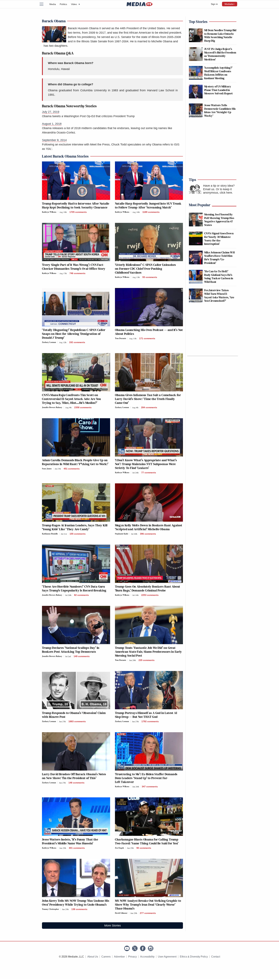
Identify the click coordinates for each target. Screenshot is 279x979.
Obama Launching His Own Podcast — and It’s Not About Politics (149, 332)
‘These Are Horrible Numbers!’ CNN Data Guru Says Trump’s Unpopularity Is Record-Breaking (74, 588)
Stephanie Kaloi (121, 533)
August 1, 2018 (52, 123)
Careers (106, 956)
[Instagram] (150, 948)
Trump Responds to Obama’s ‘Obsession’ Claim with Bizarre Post (74, 715)
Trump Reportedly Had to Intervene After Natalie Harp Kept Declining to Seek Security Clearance (75, 205)
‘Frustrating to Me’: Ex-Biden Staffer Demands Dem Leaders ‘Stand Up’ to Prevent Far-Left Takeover (146, 778)
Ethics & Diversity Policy (194, 956)
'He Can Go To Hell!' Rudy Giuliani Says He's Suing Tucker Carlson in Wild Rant (218, 276)
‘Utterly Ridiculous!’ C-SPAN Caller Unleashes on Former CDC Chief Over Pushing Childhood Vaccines (145, 268)
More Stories (112, 925)
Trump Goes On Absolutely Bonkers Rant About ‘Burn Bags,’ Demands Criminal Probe (147, 588)
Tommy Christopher (50, 909)
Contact (215, 956)
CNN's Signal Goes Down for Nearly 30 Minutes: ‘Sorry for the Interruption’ (218, 238)
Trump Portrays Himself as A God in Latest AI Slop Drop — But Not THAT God (146, 715)
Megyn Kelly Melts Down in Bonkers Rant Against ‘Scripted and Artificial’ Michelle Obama (148, 527)
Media (52, 4)
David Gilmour (121, 913)
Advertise (119, 956)
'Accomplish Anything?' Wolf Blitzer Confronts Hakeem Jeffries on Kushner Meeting (218, 73)
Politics (63, 4)
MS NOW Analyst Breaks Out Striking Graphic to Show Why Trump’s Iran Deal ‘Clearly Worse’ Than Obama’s (148, 904)
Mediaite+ (230, 4)
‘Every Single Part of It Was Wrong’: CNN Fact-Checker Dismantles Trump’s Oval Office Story (73, 266)
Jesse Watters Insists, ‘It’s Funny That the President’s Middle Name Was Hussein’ (70, 841)
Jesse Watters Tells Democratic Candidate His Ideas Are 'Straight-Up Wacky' (220, 110)
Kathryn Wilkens (49, 212)
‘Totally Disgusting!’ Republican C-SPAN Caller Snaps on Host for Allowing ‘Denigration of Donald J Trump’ (73, 334)
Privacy (132, 956)
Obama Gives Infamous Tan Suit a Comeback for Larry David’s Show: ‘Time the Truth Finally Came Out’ (148, 399)
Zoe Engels (119, 847)
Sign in (214, 4)
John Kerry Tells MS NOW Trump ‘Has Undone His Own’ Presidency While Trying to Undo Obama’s (75, 902)
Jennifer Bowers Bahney (52, 407)
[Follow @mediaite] (134, 948)
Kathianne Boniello (50, 533)
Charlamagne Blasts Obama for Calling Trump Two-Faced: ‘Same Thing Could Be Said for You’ (147, 841)
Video (75, 4)
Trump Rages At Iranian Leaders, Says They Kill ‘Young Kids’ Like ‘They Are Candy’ (74, 527)
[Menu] (43, 4)
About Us (92, 956)
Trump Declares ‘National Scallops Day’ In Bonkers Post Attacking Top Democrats (70, 649)
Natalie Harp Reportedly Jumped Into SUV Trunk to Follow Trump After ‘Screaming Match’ (148, 205)
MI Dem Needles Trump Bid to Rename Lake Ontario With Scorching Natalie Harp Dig (220, 35)
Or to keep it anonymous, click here (217, 191)
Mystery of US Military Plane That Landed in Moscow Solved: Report (218, 89)
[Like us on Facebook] (142, 948)
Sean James (47, 468)
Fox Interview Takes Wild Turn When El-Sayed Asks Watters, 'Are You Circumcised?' (219, 295)
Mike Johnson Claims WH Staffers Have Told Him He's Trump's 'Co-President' (219, 257)
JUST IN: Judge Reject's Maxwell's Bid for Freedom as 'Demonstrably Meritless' (220, 54)
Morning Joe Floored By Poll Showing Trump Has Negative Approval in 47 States (219, 219)
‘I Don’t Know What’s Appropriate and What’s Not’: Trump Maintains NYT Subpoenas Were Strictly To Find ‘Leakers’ (146, 464)
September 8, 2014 (54, 140)
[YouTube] (126, 948)
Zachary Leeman (49, 342)
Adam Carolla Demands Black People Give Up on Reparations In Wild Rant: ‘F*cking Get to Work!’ (75, 462)
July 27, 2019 (50, 111)
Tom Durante (120, 338)
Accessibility (147, 956)
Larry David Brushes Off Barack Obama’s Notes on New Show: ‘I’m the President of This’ (74, 776)
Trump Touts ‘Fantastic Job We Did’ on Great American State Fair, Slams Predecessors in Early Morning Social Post (148, 651)
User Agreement (167, 956)
